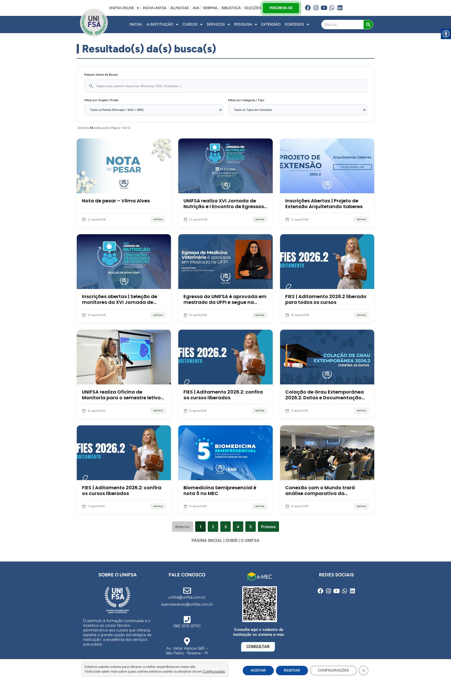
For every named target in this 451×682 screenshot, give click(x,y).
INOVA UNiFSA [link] (154, 8)
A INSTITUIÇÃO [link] (160, 24)
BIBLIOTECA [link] (231, 8)
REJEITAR (292, 670)
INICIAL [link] (136, 24)
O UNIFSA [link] (250, 540)
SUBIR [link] (231, 540)
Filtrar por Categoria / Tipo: (246, 100)
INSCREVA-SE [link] (281, 7)
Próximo (268, 526)
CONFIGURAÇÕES (333, 670)
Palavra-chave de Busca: (101, 74)
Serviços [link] (216, 24)
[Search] (368, 24)
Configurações (214, 671)
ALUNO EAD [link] (179, 8)
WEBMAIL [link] (210, 8)
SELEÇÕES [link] (252, 8)
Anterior (182, 526)
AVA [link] (196, 8)
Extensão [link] (271, 24)
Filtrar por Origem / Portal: (101, 100)
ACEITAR (258, 670)
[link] (308, 8)
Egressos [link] (294, 24)
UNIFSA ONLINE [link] (121, 8)
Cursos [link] (190, 24)
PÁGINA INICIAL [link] (207, 540)
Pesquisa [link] (243, 24)
